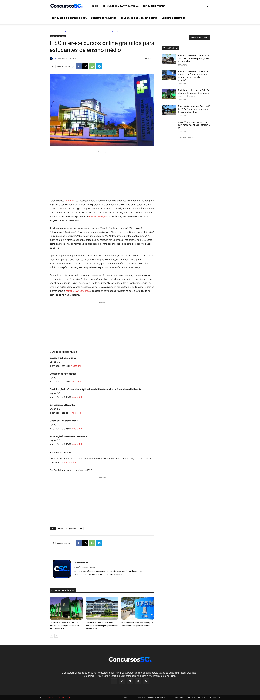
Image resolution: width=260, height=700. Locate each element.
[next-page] (56, 636)
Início (94, 6)
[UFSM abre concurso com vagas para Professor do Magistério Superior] (137, 608)
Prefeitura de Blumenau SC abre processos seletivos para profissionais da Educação (102, 625)
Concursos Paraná (154, 6)
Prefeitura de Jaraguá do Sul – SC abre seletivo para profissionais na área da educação (64, 625)
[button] (206, 6)
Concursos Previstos (103, 18)
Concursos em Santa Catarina (121, 6)
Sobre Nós (190, 697)
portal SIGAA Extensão (78, 290)
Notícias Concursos (173, 18)
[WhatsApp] (92, 66)
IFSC (80, 529)
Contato (125, 697)
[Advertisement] (102, 175)
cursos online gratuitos (67, 529)
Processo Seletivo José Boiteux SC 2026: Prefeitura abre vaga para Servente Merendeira (194, 109)
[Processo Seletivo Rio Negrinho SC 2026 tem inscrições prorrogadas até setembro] (169, 59)
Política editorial (138, 697)
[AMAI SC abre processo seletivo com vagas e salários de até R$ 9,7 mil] (169, 126)
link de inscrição (98, 216)
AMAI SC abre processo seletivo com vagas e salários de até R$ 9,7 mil (194, 125)
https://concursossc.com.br (85, 567)
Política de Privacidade (157, 697)
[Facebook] (79, 66)
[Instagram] (122, 681)
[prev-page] (51, 636)
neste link (70, 200)
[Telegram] (99, 66)
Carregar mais (185, 137)
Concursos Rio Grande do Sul (69, 18)
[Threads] (146, 681)
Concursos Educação (64, 32)
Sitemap (201, 697)
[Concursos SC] (52, 58)
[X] (85, 66)
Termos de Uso (213, 697)
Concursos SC (62, 58)
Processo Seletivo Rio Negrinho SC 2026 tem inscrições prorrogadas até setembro (194, 58)
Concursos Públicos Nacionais (138, 18)
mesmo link (70, 462)
